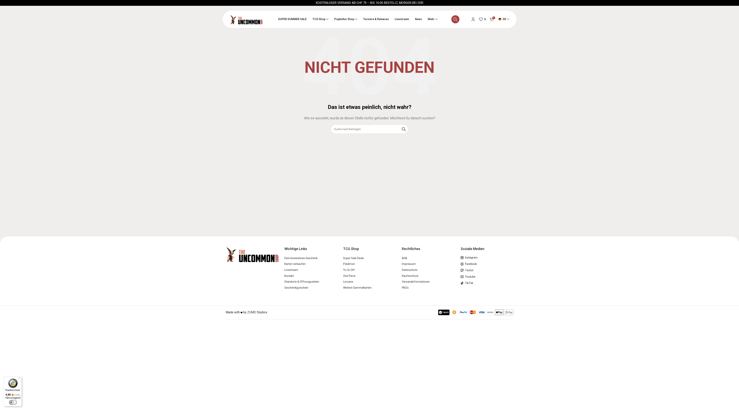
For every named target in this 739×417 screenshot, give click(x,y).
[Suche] (455, 19)
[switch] (13, 402)
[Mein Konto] (473, 19)
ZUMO (251, 312)
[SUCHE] (403, 129)
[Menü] (19, 378)
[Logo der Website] (246, 19)
